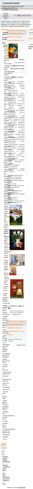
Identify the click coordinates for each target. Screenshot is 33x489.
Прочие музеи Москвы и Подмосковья (17, 23)
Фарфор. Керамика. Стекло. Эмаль (3, 308)
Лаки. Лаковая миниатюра (3, 331)
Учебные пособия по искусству (3, 367)
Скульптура (3, 303)
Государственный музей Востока (4, 113)
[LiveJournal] (11, 308)
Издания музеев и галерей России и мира (13, 21)
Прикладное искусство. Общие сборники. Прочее (3, 348)
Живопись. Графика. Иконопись (3, 299)
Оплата (5, 458)
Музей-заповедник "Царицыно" (4, 186)
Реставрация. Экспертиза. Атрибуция (3, 355)
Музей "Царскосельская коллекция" (4, 207)
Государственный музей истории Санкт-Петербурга (4, 120)
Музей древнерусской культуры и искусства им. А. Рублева (4, 103)
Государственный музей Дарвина (4, 133)
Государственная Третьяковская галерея (4, 73)
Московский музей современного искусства (4, 201)
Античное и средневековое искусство (3, 378)
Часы (3, 342)
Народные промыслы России (3, 408)
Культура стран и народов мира (3, 395)
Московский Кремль (4, 49)
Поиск (31, 38)
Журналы (3, 437)
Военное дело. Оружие (3, 425)
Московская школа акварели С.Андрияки (4, 85)
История (3, 421)
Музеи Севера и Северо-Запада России (4, 260)
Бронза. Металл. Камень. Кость (3, 325)
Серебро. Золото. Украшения (3, 318)
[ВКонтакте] (19, 306)
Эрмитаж (4, 53)
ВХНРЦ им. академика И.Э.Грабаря (4, 92)
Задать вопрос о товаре (17, 68)
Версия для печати (18, 65)
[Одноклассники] (23, 306)
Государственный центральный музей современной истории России (4, 163)
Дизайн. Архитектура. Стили (3, 361)
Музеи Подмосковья (4, 246)
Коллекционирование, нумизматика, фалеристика (3, 430)
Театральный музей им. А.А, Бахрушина (4, 173)
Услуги (3, 439)
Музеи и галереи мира (4, 293)
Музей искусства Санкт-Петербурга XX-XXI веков (4, 217)
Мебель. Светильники (3, 313)
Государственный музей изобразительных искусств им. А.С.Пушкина (4, 59)
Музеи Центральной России (4, 251)
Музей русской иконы (4, 225)
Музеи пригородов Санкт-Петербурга (4, 147)
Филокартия (3, 434)
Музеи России (4, 45)
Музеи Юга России (4, 282)
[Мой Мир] (9, 308)
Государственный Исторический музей (4, 78)
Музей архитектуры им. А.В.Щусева (4, 154)
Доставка (5, 456)
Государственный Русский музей (4, 67)
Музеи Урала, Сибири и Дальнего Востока (4, 270)
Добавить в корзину (18, 77)
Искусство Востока (3, 384)
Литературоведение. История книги (3, 417)
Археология (3, 389)
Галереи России (4, 287)
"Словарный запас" (11, 3)
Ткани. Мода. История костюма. (3, 337)
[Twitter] (21, 306)
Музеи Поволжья (4, 277)
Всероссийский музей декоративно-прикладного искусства (4, 193)
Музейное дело (3, 412)
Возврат (5, 460)
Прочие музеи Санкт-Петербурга (4, 241)
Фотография (3, 387)
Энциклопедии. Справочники (3, 373)
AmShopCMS (21, 487)
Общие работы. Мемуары (3, 402)
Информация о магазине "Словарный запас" (6, 465)
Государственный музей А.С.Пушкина (4, 127)
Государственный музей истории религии (4, 139)
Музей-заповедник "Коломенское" (4, 180)
